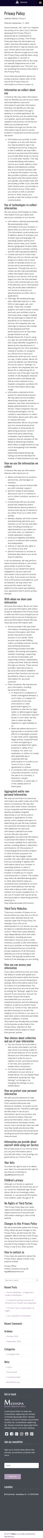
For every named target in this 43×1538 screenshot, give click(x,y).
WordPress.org (13, 1382)
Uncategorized (13, 1354)
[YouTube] (26, 1434)
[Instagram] (21, 1434)
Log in (9, 1367)
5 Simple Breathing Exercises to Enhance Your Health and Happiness (20, 1301)
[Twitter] (6, 1434)
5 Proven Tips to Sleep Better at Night (19, 1309)
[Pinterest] (31, 1434)
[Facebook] (11, 1434)
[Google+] (16, 1434)
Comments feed (13, 1377)
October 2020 (12, 1336)
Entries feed (12, 1372)
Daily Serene (21, 2)
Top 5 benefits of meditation (19, 1316)
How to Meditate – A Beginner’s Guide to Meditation (19, 1293)
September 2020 (14, 1341)
